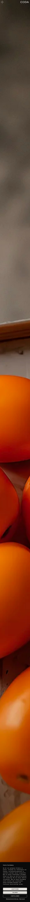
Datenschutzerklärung (12, 898)
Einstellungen (15, 896)
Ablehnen (15, 892)
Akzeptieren (14, 889)
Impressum (22, 898)
